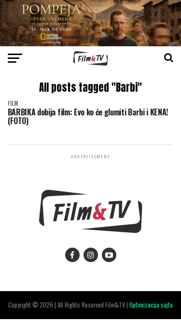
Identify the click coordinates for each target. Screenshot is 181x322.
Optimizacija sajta (151, 304)
